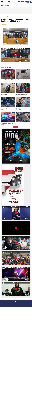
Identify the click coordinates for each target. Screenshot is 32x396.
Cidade (22, 1)
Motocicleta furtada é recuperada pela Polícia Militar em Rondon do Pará (7, 94)
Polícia (30, 1)
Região (31, 2)
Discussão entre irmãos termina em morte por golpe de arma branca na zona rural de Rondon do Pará (8, 123)
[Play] (1, 5)
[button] (3, 16)
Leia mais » (2, 95)
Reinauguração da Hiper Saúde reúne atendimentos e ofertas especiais (8, 80)
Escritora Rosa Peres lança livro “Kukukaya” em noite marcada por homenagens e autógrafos (22, 94)
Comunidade (27, 1)
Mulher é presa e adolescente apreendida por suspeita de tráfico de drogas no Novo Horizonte (22, 80)
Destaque (19, 1)
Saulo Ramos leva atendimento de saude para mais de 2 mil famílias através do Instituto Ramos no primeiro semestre (23, 109)
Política (27, 2)
